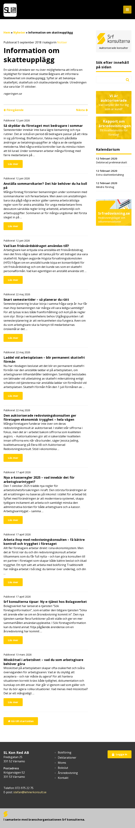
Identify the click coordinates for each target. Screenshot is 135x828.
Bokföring (64, 752)
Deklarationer (67, 757)
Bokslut (63, 768)
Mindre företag (106, 185)
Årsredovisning (68, 773)
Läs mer (13, 164)
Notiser (62, 42)
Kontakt (63, 778)
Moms (62, 763)
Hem (7, 32)
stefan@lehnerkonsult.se (29, 792)
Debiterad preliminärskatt (111, 160)
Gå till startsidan (22, 721)
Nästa (80, 110)
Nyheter (19, 32)
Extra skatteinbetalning (110, 173)
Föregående (15, 110)
